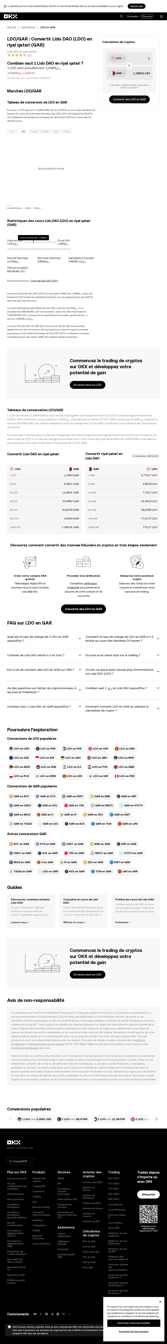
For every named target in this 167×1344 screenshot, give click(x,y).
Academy (37, 1220)
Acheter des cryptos (39, 1179)
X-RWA (36, 1230)
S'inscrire (147, 16)
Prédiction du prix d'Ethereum (117, 1242)
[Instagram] (46, 1314)
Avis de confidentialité (15, 1224)
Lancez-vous (19, 922)
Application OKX (16, 1275)
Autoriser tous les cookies (134, 1323)
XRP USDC (113, 1199)
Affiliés (61, 1178)
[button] (121, 16)
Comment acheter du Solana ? (118, 1292)
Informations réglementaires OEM (15, 1244)
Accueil (11, 27)
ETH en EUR (89, 1246)
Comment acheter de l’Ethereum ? (118, 1284)
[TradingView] (63, 1314)
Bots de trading (40, 1207)
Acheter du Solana (93, 1208)
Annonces (63, 1249)
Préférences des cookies (16, 1281)
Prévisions (121, 922)
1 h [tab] (12, 131)
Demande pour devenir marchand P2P (67, 1215)
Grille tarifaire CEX (67, 1199)
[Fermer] (160, 1301)
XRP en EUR (89, 1262)
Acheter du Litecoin (89, 1215)
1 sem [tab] (34, 131)
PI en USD (88, 1267)
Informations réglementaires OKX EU (15, 1233)
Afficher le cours (73, 922)
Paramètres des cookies (133, 1331)
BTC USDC (113, 1178)
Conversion (38, 1191)
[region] (133, 1319)
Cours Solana (115, 1222)
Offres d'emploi (15, 1194)
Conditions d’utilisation (13, 1205)
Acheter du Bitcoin (89, 1188)
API (59, 1183)
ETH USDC (113, 1183)
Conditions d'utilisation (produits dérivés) (16, 1215)
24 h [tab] (23, 131)
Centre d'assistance (64, 1234)
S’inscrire (148, 1194)
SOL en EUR (89, 1257)
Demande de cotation (64, 1205)
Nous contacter (15, 1199)
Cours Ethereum (117, 1209)
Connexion (132, 16)
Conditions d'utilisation (25, 1048)
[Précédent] (10, 1119)
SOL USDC (113, 1194)
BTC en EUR (89, 1241)
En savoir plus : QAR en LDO (145, 456)
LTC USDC (113, 1188)
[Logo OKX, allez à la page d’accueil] (10, 16)
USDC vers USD (91, 1251)
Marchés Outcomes (38, 1237)
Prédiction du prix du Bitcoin (117, 1234)
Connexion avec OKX (66, 1255)
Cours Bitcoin (115, 1204)
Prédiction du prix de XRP (117, 1250)
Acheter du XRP (91, 1221)
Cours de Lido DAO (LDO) (44, 280)
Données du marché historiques (64, 1191)
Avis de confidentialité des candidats (17, 1186)
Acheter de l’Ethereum (89, 1196)
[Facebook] (57, 1314)
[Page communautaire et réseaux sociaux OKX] (69, 1314)
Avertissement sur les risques (46, 1044)
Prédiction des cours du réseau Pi (118, 1258)
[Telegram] (52, 1314)
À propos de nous (16, 1178)
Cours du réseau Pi (117, 1216)
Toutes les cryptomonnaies (41, 1213)
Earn (34, 1202)
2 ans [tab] (66, 131)
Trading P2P (38, 1186)
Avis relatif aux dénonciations (15, 1260)
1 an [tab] (56, 131)
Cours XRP (113, 1228)
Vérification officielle (63, 1242)
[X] (40, 1314)
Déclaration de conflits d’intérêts (16, 1252)
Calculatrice (28, 27)
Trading (36, 1196)
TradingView (39, 1225)
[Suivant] (156, 1119)
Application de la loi (16, 1268)
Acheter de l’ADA (92, 1203)
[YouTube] (35, 1314)
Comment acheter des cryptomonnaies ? (118, 1267)
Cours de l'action (41, 1243)
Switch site (136, 6)
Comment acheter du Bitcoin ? (118, 1276)
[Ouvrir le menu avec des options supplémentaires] (161, 16)
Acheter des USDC (93, 1182)
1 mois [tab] (45, 131)
